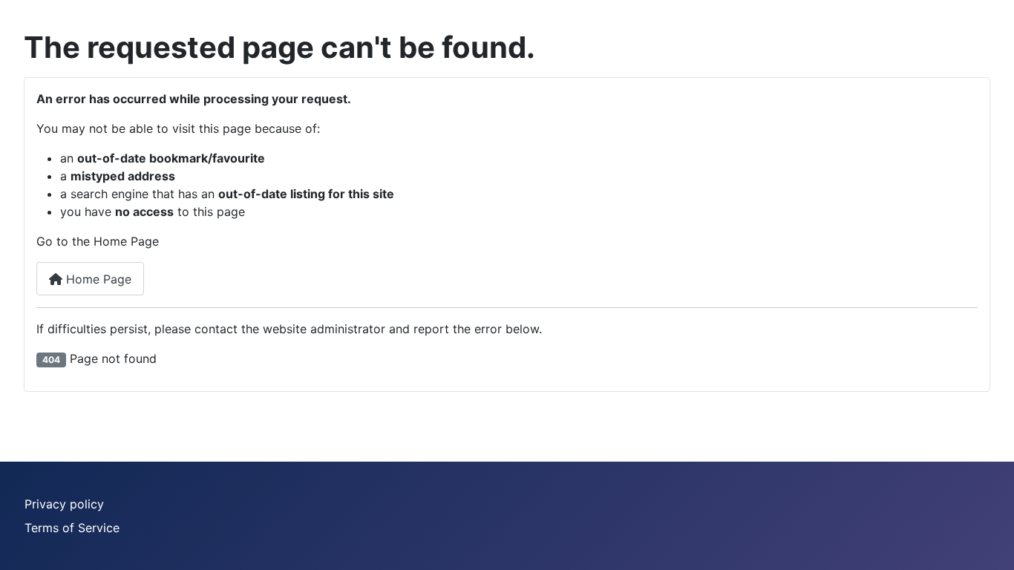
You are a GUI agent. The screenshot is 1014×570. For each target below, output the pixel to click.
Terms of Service (72, 527)
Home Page (96, 279)
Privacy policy (64, 504)
